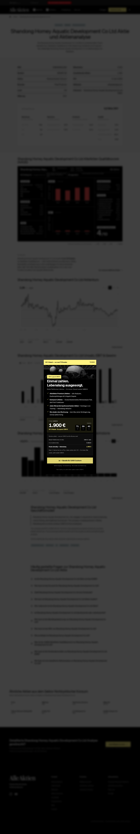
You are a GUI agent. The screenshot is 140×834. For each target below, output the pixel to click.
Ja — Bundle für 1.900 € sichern (70, 460)
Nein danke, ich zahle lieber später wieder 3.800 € (70, 469)
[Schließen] (93, 366)
